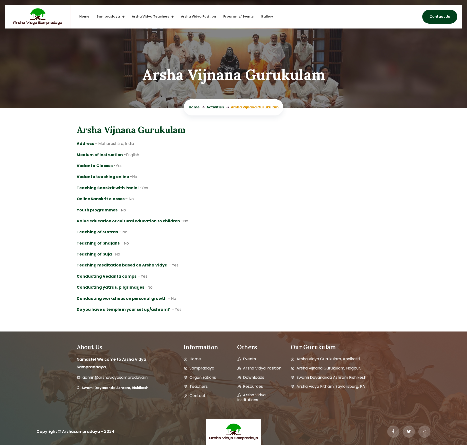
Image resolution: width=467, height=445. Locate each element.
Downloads (253, 377)
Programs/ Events (238, 16)
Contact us (440, 16)
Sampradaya (108, 16)
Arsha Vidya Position (198, 16)
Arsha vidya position (262, 368)
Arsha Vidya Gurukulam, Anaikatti (328, 359)
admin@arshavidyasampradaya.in (115, 377)
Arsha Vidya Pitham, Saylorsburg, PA (330, 386)
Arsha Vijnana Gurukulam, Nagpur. (328, 368)
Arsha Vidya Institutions (251, 397)
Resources (253, 386)
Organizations (202, 377)
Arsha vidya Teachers (150, 16)
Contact (197, 395)
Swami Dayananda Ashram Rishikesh (331, 377)
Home (84, 16)
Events (249, 359)
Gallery (267, 16)
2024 (109, 431)
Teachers (198, 386)
